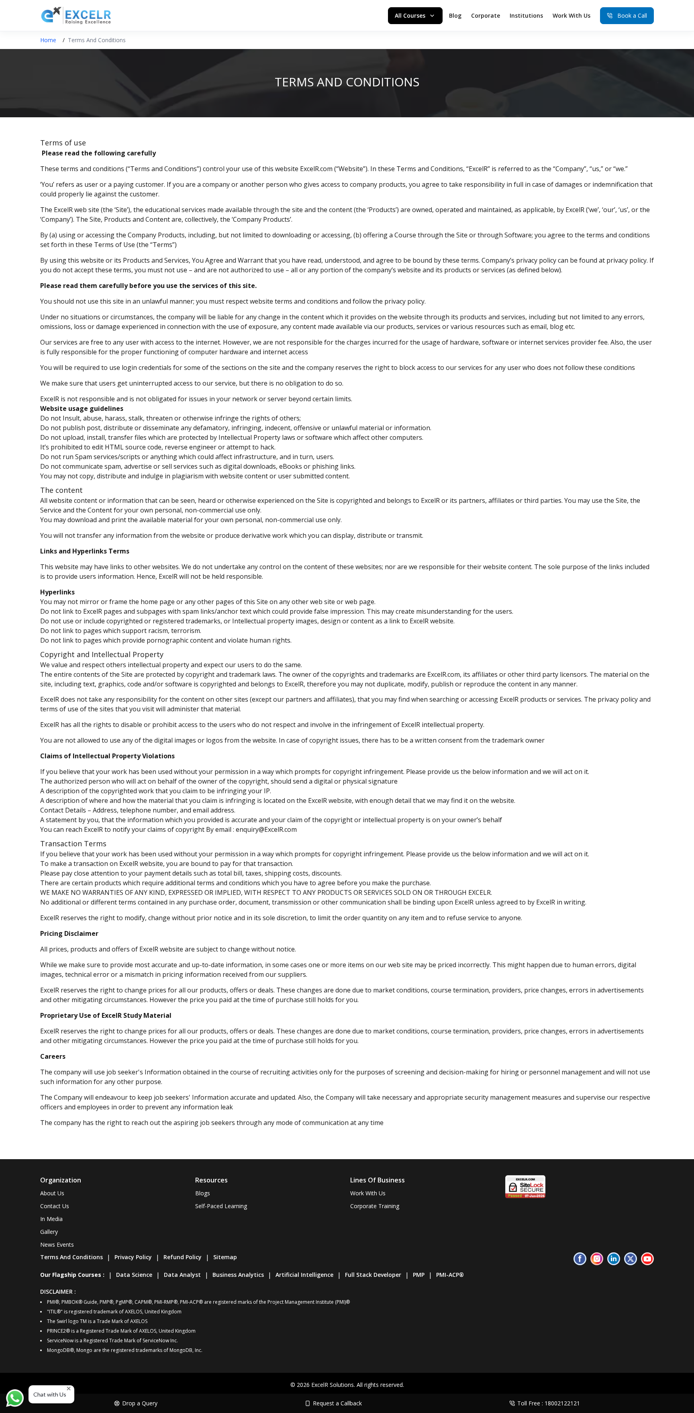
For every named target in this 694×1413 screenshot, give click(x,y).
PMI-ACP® (450, 1274)
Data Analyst (182, 1274)
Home (48, 40)
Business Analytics (238, 1274)
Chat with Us (49, 1394)
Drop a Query (139, 1403)
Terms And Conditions (71, 1257)
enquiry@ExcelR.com (266, 829)
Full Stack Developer (373, 1274)
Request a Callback (337, 1403)
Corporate (485, 15)
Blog (455, 15)
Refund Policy (182, 1257)
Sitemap (225, 1257)
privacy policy (626, 260)
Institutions (526, 15)
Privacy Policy (133, 1257)
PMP (419, 1274)
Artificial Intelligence (304, 1274)
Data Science (134, 1274)
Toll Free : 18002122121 (548, 1403)
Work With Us (571, 15)
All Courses (410, 15)
